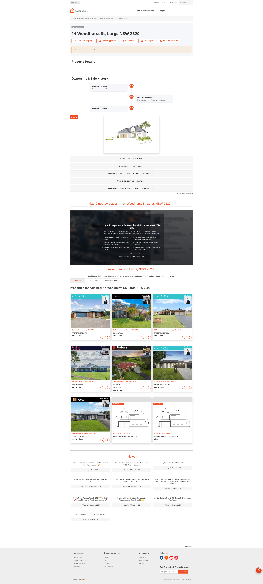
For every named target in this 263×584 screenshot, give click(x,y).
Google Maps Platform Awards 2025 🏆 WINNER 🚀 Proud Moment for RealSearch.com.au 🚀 (90, 499)
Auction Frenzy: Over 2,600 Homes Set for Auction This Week (172, 499)
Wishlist (141, 563)
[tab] (131, 159)
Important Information (186, 193)
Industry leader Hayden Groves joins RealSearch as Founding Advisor (131, 480)
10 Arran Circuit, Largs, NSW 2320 (83, 381)
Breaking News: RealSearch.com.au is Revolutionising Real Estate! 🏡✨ (131, 499)
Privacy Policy (77, 557)
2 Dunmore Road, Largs (162, 433)
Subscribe (183, 571)
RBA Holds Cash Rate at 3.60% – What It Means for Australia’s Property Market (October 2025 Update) (172, 481)
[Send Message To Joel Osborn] (108, 388)
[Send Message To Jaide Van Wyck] (149, 388)
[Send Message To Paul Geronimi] (149, 337)
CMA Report (148, 41)
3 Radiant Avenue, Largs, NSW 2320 (166, 381)
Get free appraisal (109, 41)
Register (156, 2)
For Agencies (108, 566)
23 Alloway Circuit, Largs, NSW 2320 (84, 433)
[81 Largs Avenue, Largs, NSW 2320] (90, 313)
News (106, 557)
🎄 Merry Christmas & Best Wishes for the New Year (90, 480)
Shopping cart (143, 560)
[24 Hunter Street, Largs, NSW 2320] (131, 365)
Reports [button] (163, 10)
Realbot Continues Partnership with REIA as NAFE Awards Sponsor (131, 464)
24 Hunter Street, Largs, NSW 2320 (124, 381)
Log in (164, 2)
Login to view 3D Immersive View (131, 254)
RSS (166, 558)
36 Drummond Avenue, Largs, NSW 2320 (167, 330)
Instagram (176, 558)
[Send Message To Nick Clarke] (108, 337)
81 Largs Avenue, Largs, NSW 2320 (83, 330)
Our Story (107, 563)
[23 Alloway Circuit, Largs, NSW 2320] (90, 416)
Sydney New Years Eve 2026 (172, 463)
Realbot (84, 580)
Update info (129, 41)
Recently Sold (111, 281)
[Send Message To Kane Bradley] (108, 440)
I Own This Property (84, 41)
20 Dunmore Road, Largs (121, 433)
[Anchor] (172, 203)
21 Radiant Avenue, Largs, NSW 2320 (125, 330)
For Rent (94, 281)
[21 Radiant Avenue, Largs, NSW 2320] (131, 313)
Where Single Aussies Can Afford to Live (90, 514)
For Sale (77, 281)
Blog (105, 560)
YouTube (171, 558)
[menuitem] (145, 10)
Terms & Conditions (79, 560)
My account (142, 557)
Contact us (76, 566)
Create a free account (138, 256)
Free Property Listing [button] (145, 10)
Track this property (170, 41)
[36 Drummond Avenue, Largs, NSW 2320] (172, 313)
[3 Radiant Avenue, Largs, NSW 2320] (172, 365)
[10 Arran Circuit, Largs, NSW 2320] (90, 365)
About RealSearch (79, 563)
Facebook (161, 558)
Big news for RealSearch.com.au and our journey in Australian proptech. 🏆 (90, 464)
